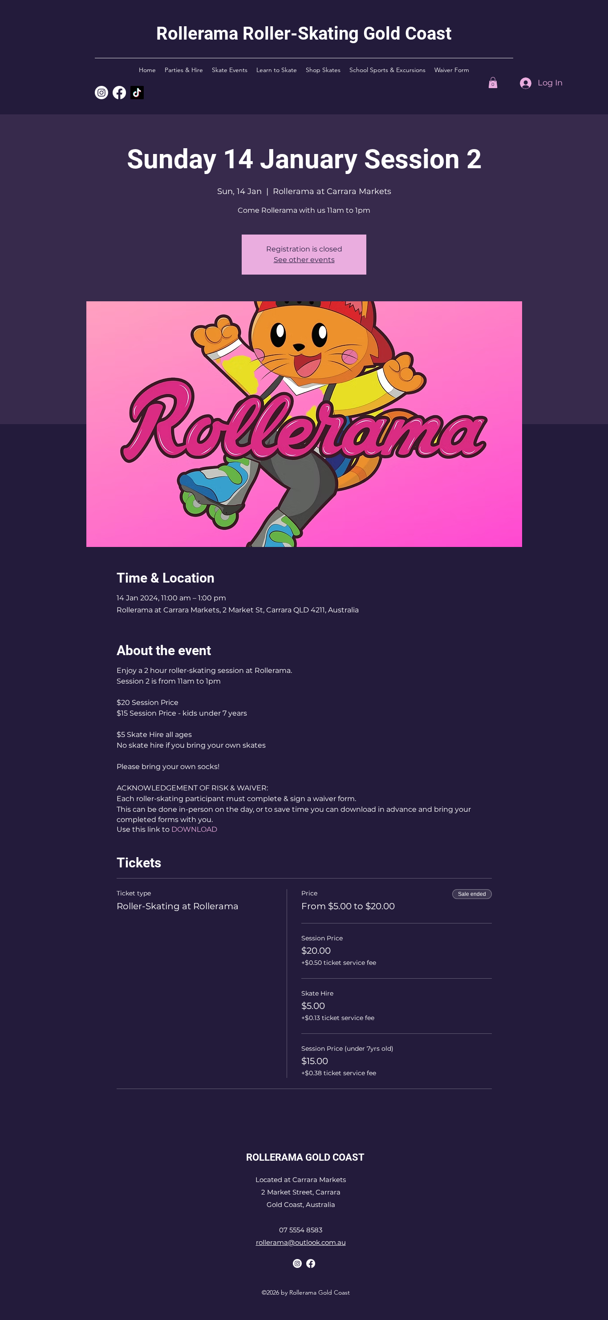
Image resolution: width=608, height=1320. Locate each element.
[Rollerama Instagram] (101, 92)
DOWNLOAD (194, 829)
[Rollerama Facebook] (310, 1263)
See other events (304, 259)
